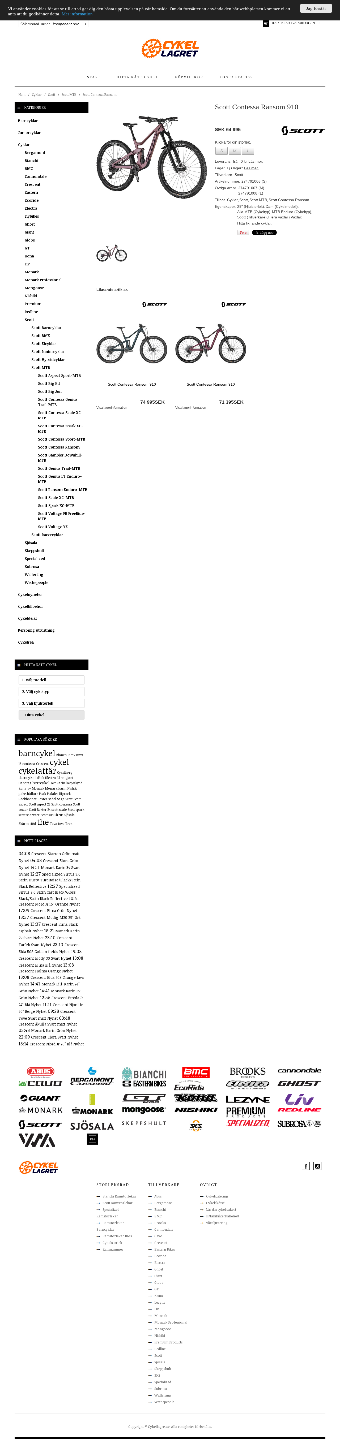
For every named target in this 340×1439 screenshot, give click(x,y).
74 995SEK (152, 402)
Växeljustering (216, 1222)
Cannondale (35, 176)
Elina (61, 777)
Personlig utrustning (36, 630)
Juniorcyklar (29, 132)
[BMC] (196, 1072)
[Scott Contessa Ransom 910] (151, 157)
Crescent (32, 184)
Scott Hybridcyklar (48, 359)
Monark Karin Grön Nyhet (54, 1030)
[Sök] (85, 24)
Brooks (160, 1222)
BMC (29, 168)
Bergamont (35, 152)
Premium (33, 303)
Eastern (31, 192)
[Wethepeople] (92, 1139)
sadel (52, 799)
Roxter (42, 799)
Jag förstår (316, 8)
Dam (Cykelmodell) (282, 206)
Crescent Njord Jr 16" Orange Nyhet (49, 904)
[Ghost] (299, 1083)
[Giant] (40, 1098)
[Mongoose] (144, 1110)
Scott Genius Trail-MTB (59, 468)
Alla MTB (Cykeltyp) (253, 212)
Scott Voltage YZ (53, 526)
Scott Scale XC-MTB (56, 497)
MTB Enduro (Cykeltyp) (291, 212)
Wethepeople (36, 582)
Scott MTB (69, 94)
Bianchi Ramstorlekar (119, 1196)
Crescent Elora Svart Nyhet (54, 1037)
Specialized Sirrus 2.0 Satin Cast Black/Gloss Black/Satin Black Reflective (49, 892)
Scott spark (76, 809)
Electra (31, 208)
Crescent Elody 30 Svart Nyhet (46, 958)
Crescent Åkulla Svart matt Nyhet (48, 1024)
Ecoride (32, 200)
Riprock (65, 793)
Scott (51, 94)
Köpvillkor (189, 77)
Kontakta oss (236, 77)
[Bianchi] (144, 1074)
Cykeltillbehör (30, 606)
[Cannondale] (299, 1070)
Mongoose (34, 287)
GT (27, 248)
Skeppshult (34, 550)
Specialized (35, 558)
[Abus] (40, 1072)
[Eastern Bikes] (144, 1083)
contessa (28, 763)
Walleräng (34, 574)
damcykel (27, 777)
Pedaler (52, 793)
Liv (27, 263)
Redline (31, 311)
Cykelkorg (64, 772)
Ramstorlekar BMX (117, 1236)
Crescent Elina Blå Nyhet (41, 965)
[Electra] (248, 1085)
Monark (32, 271)
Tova (53, 823)
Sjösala (31, 542)
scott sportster (29, 815)
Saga (60, 799)
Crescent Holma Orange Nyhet (46, 970)
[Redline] (299, 1110)
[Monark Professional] (92, 1110)
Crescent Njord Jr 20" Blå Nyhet (57, 1043)
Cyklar (37, 94)
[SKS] (196, 1125)
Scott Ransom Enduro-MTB (62, 489)
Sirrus (58, 815)
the (43, 821)
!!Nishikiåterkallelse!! (222, 1216)
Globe (30, 240)
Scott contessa (61, 804)
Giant (29, 232)
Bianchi (31, 160)
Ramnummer (113, 1249)
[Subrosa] (299, 1123)
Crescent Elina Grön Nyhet (54, 910)
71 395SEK (231, 402)
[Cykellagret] (170, 48)
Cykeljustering (217, 1196)
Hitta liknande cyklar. (254, 223)
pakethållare (28, 793)
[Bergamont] (92, 1074)
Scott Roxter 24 (39, 809)
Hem (22, 94)
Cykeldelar (27, 618)
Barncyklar (28, 120)
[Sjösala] (92, 1125)
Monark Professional (43, 279)
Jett (53, 783)
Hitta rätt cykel (138, 77)
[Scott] (154, 304)
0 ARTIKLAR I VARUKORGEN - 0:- (296, 23)
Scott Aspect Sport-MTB (59, 375)
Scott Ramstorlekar (118, 1202)
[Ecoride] (189, 1086)
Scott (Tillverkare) (252, 217)
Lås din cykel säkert (221, 1209)
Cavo (158, 1236)
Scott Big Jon (50, 391)
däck (40, 777)
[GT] (144, 1098)
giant (69, 777)
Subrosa (32, 566)
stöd (33, 823)
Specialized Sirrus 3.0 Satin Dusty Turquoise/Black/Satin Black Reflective (49, 880)
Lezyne (159, 1302)
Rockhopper (28, 799)
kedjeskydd (74, 783)
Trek (68, 823)
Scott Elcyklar (43, 343)
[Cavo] (40, 1083)
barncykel (37, 753)
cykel (59, 761)
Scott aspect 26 (39, 804)
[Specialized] (248, 1123)
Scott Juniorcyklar (47, 351)
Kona (29, 255)
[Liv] (299, 1099)
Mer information (77, 14)
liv (29, 788)
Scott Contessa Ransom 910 (132, 384)
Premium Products (168, 1342)
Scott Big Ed (49, 383)
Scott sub (47, 815)
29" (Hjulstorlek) (250, 206)
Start (94, 77)
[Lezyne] (248, 1099)
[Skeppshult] (144, 1123)
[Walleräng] (37, 1140)
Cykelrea (26, 642)
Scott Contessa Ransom (100, 94)
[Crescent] (92, 1083)
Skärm (24, 823)
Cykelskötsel (216, 1202)
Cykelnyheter (30, 594)
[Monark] (40, 1110)
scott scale (59, 809)
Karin (61, 783)
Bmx (72, 755)
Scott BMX (40, 335)
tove (61, 823)
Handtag (25, 783)
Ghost (30, 224)
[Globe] (92, 1099)
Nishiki (31, 295)
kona (22, 788)
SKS (157, 1375)
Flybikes (32, 216)
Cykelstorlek (112, 1242)
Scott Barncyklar (46, 327)
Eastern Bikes (164, 1249)
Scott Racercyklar (47, 534)
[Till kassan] (266, 23)
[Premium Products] (246, 1112)
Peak (42, 793)
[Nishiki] (196, 1110)
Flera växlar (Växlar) (285, 217)
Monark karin (55, 788)
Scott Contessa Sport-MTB (61, 439)
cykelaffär (37, 770)
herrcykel (41, 782)
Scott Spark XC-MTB (56, 505)
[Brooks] (248, 1072)
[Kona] (196, 1098)
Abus (158, 1196)
